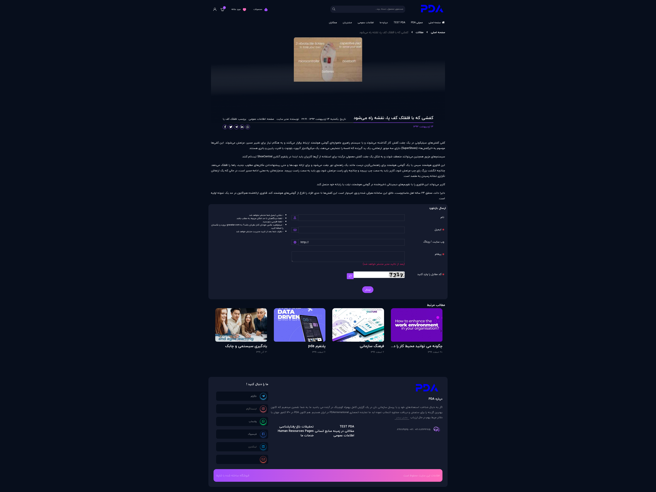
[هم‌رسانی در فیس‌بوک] (225, 127)
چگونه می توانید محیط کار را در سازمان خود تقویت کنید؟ (417, 345)
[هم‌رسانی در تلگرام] (236, 127)
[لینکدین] (257, 446)
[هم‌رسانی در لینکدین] (242, 127)
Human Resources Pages (296, 431)
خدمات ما (307, 435)
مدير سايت (283, 119)
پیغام (438, 254)
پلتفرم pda (316, 345)
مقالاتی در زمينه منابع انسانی (334, 431)
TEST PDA (399, 22)
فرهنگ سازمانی (372, 345)
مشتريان (347, 22)
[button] (441, 331)
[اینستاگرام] (256, 409)
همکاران (333, 22)
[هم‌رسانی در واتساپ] (247, 127)
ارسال (368, 290)
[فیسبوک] (257, 434)
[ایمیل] (263, 459)
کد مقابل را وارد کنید (429, 274)
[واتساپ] (257, 421)
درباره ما (384, 22)
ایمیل (438, 229)
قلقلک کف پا (230, 119)
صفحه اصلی (435, 22)
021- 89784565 (405, 429)
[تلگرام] (258, 396)
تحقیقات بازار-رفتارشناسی (296, 426)
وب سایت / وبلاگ (433, 241)
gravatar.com (233, 225)
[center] (333, 9)
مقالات (419, 32)
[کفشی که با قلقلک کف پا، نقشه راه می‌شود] (356, 388)
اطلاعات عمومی (366, 22)
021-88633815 (422, 429)
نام (442, 217)
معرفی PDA (417, 22)
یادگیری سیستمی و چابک (246, 345)
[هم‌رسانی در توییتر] (230, 127)
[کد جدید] (350, 276)
